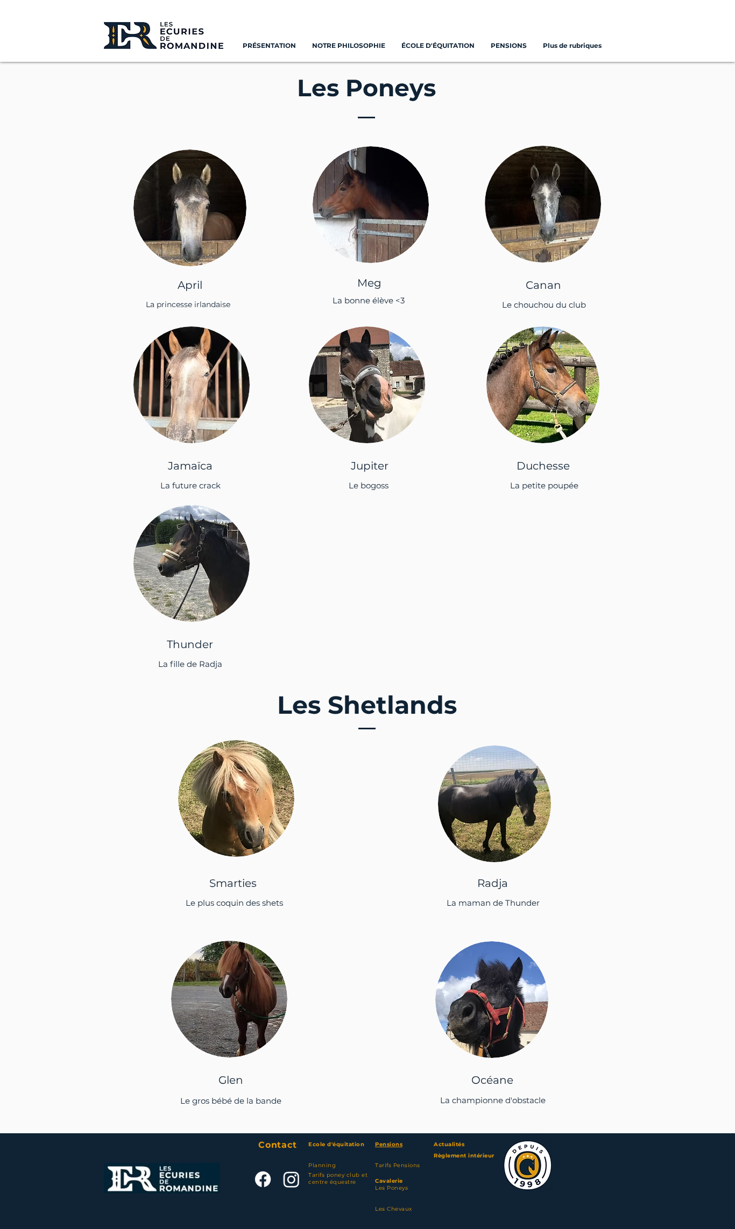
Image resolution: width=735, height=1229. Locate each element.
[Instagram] (291, 1179)
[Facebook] (262, 1179)
